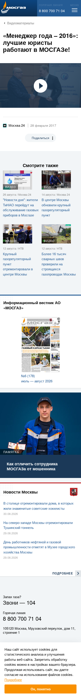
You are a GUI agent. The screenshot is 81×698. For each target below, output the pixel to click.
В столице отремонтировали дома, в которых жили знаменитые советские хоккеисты (38, 506)
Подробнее (13, 679)
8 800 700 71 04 (52, 10)
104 (31, 602)
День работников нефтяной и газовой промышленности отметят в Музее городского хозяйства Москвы (39, 547)
